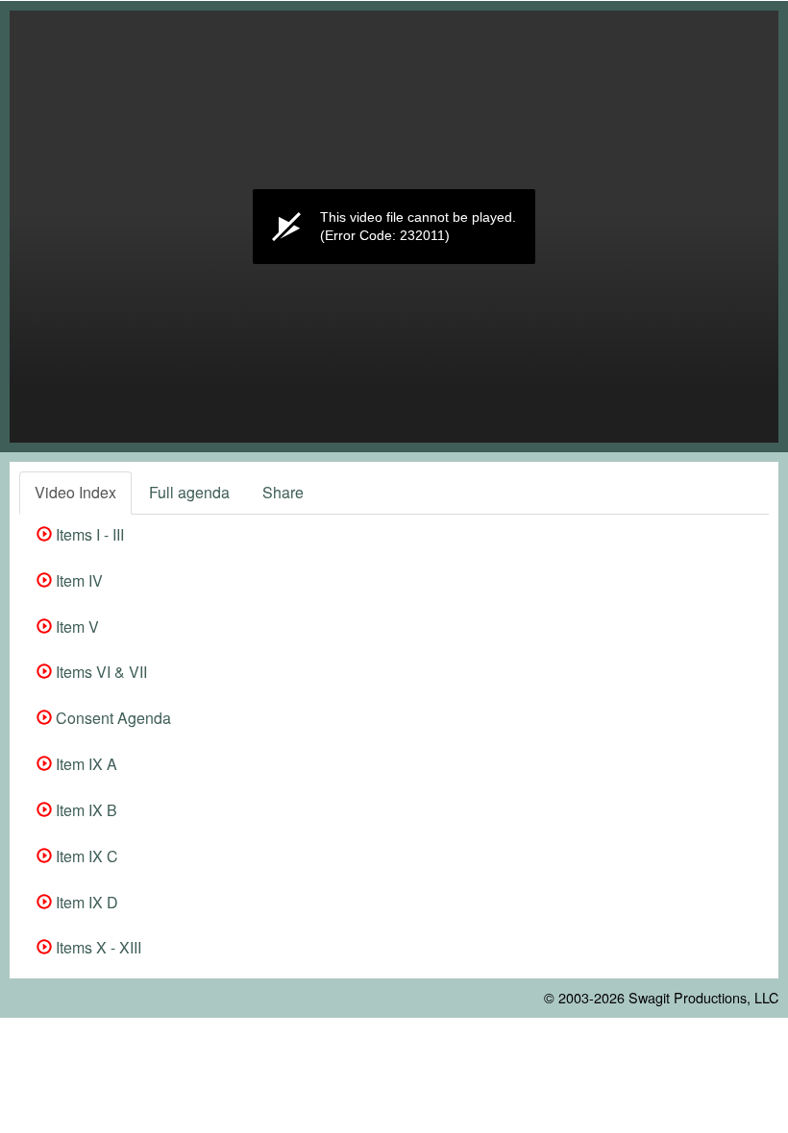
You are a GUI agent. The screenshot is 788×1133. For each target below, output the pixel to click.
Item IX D (85, 902)
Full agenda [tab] (189, 492)
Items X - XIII (96, 947)
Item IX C (85, 856)
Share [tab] (283, 492)
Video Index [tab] (75, 492)
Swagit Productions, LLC (703, 997)
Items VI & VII (99, 672)
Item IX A (84, 764)
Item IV (77, 580)
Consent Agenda (111, 718)
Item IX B (84, 810)
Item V (75, 626)
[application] (394, 227)
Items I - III (88, 534)
